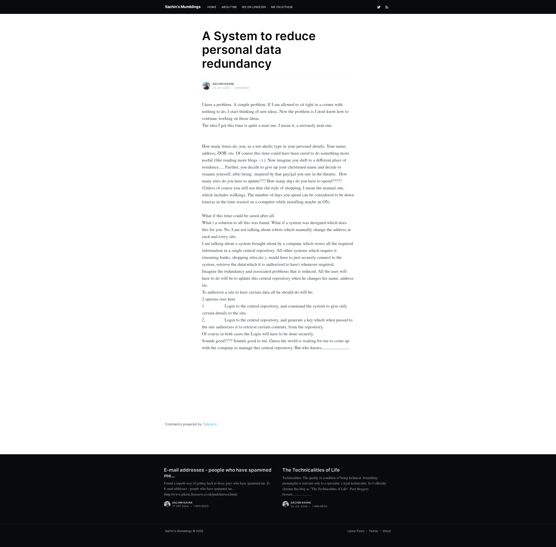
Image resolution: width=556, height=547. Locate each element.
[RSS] (387, 7)
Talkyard (210, 424)
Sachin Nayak (223, 84)
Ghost (387, 531)
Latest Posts (356, 531)
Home (211, 7)
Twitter (373, 531)
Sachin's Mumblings (182, 7)
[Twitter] (379, 7)
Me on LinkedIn (254, 7)
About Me (229, 7)
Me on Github (282, 7)
